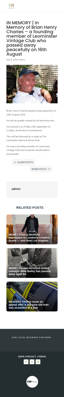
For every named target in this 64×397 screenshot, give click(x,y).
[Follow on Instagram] (38, 361)
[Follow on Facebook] (26, 361)
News (22, 59)
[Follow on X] (32, 361)
